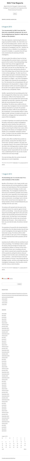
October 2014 (5, 397)
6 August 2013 (7, 27)
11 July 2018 (4, 300)
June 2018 (4, 317)
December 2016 (5, 350)
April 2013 (4, 430)
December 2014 (5, 394)
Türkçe (11, 278)
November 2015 (5, 374)
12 (2, 443)
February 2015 (5, 390)
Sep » (25, 449)
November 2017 (5, 330)
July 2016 (4, 359)
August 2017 (4, 335)
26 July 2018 (4, 299)
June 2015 (4, 383)
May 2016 (4, 363)
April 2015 (4, 386)
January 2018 (5, 326)
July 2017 (4, 337)
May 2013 (4, 429)
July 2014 (4, 403)
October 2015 (5, 375)
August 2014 (4, 401)
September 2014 (5, 399)
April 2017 (4, 343)
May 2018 (4, 319)
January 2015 (5, 392)
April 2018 (4, 321)
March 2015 (4, 388)
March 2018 (4, 322)
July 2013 (4, 425)
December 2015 (5, 372)
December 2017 (5, 328)
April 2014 (4, 408)
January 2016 (5, 370)
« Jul (3, 449)
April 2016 (4, 365)
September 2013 (5, 421)
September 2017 (5, 333)
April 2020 (4, 313)
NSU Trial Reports (15, 3)
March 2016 (4, 366)
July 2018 (4, 315)
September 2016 (5, 355)
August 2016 (4, 357)
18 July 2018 (4, 302)
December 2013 (5, 416)
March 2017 (4, 344)
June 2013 (4, 427)
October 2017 (5, 332)
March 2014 (4, 410)
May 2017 (4, 341)
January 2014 (5, 414)
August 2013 (4, 423)
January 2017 (5, 348)
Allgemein (15, 162)
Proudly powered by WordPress (8, 458)
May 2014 (4, 407)
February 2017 (5, 346)
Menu (15, 13)
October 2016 (5, 354)
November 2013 (5, 418)
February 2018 (5, 324)
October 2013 (5, 419)
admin (3, 164)
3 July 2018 (4, 304)
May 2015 (4, 385)
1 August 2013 (7, 174)
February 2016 (5, 368)
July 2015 (4, 381)
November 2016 (5, 352)
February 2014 (5, 412)
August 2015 (4, 379)
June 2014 (4, 405)
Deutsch (5, 278)
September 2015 (5, 377)
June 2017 (4, 339)
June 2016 (4, 361)
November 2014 (5, 396)
